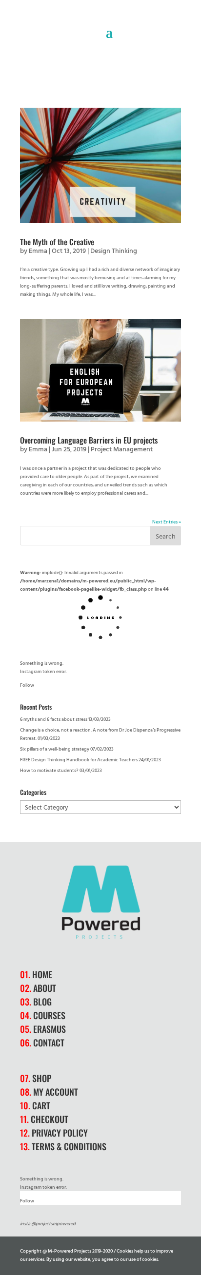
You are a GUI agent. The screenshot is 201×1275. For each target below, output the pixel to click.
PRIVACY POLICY (60, 1132)
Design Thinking (113, 250)
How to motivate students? (49, 770)
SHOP (41, 1078)
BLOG (42, 1001)
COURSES (49, 1015)
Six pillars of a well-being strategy (54, 749)
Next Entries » (166, 521)
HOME (42, 974)
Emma (38, 250)
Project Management (122, 449)
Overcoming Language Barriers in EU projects (89, 440)
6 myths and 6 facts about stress (53, 719)
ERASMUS (49, 1029)
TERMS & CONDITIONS (69, 1146)
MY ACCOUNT (55, 1091)
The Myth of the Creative (57, 242)
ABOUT (44, 988)
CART (41, 1105)
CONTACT (48, 1042)
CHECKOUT (49, 1119)
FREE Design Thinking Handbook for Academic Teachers (79, 759)
